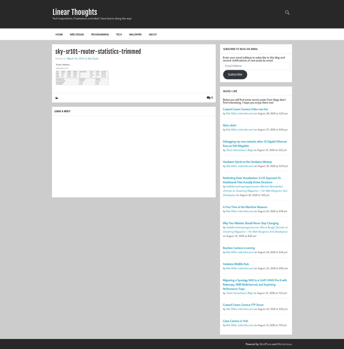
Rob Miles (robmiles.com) (240, 113)
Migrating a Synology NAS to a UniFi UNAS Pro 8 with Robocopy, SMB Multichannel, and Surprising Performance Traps (255, 284)
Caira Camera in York (235, 321)
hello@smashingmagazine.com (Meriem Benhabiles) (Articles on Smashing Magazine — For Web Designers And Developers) (255, 191)
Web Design (77, 34)
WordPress (265, 344)
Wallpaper (135, 34)
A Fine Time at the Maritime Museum (245, 207)
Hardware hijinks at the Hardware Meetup (247, 161)
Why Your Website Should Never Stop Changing (251, 223)
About (153, 34)
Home (59, 34)
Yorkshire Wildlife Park (236, 264)
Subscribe (235, 74)
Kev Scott (93, 58)
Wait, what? (229, 125)
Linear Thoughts (74, 12)
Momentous (284, 344)
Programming (100, 34)
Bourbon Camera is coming (239, 248)
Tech (119, 34)
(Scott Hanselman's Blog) (239, 150)
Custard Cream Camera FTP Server (243, 304)
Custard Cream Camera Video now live (245, 109)
